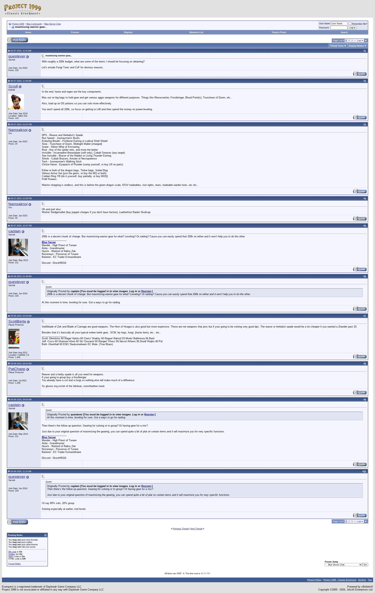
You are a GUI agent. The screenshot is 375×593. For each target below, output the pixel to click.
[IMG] (11, 556)
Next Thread (196, 528)
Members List (196, 32)
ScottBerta (17, 321)
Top (370, 580)
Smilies (11, 554)
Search (344, 32)
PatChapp (16, 369)
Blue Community (34, 24)
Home (28, 32)
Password (324, 27)
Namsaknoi (18, 130)
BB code (12, 552)
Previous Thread (181, 528)
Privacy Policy (314, 580)
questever (16, 56)
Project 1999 (18, 24)
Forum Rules (14, 563)
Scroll (13, 86)
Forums (75, 32)
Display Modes (356, 46)
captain (14, 231)
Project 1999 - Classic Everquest (339, 580)
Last (360, 40)
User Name (324, 23)
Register (128, 32)
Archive (362, 580)
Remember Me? (359, 24)
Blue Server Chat (53, 24)
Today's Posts (279, 32)
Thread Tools (337, 46)
